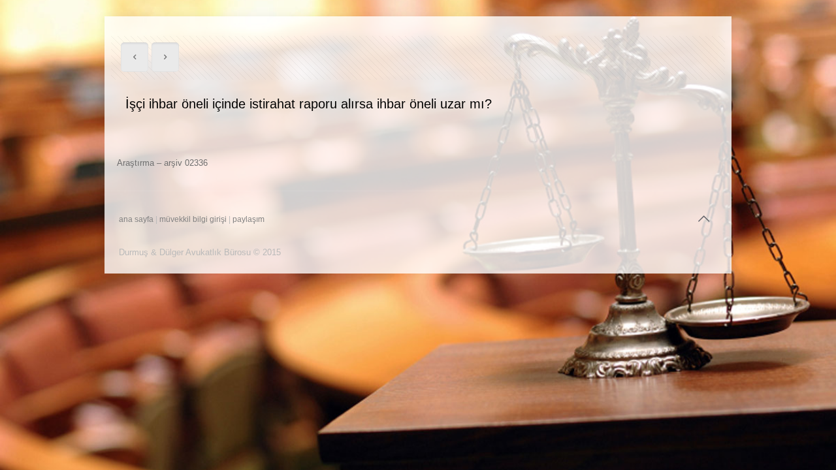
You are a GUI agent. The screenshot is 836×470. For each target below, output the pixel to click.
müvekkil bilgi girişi (193, 219)
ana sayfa (136, 219)
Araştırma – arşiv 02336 (162, 163)
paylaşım (249, 219)
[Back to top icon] (703, 218)
